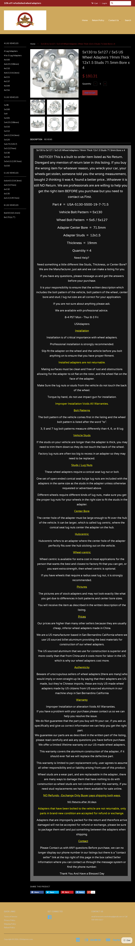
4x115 (7, 77)
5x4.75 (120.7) (10, 144)
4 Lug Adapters (11, 51)
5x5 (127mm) (10, 148)
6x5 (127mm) (10, 185)
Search (128, 20)
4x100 (7, 59)
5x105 (7, 118)
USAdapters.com (26, 939)
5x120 (7, 139)
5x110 (7, 126)
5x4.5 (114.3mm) (11, 135)
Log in (104, 3)
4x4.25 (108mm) (11, 64)
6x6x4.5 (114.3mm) (12, 180)
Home (85, 20)
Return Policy (98, 20)
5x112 (7, 131)
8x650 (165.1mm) (12, 212)
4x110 (7, 68)
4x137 (7, 81)
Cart (96, 3)
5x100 (7, 109)
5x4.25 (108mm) (11, 122)
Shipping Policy (10, 924)
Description (36, 139)
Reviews (48, 139)
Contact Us (114, 20)
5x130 (7, 152)
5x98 (6, 105)
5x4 (5, 113)
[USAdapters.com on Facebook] (50, 918)
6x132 (7, 189)
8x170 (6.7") (9, 217)
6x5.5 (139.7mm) (11, 198)
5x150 (7, 165)
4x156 (7, 90)
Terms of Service (10, 916)
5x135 (7, 157)
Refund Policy (9, 927)
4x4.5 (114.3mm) (11, 72)
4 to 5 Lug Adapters (13, 55)
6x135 (7, 193)
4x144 (7, 85)
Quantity (86, 83)
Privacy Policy (9, 920)
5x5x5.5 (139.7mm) (12, 161)
